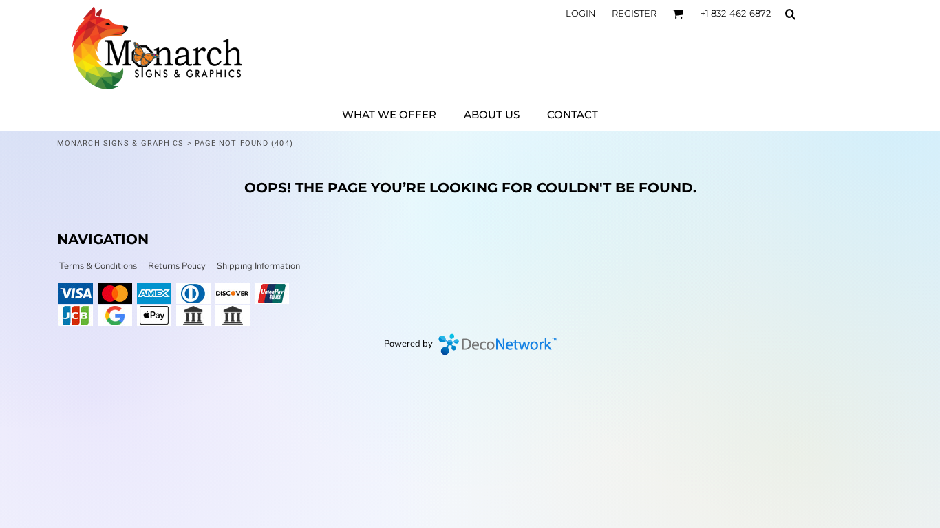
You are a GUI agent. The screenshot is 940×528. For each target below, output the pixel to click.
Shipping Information (258, 266)
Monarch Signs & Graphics (120, 143)
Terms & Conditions (98, 266)
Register (634, 13)
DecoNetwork (497, 344)
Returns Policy (177, 266)
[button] (677, 13)
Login (581, 13)
